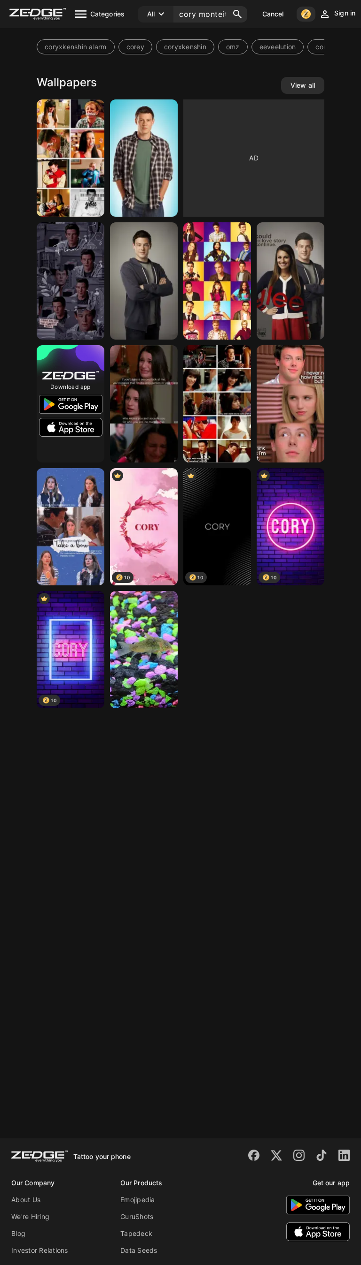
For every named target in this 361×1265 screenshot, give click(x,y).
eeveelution (277, 47)
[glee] (70, 158)
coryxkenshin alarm (76, 47)
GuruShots (136, 1216)
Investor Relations (39, 1250)
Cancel (273, 14)
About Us (25, 1200)
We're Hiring (30, 1216)
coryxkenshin (185, 47)
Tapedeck (136, 1233)
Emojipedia (137, 1200)
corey (135, 47)
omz (233, 47)
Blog (18, 1233)
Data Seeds (138, 1250)
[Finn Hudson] (144, 158)
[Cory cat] (144, 649)
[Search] (237, 14)
